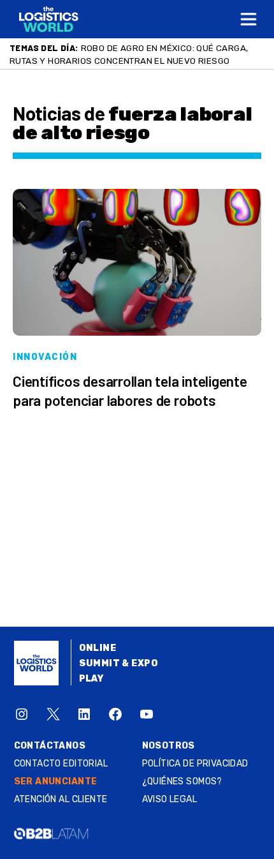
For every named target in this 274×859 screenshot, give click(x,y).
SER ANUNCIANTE (55, 781)
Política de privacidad (195, 763)
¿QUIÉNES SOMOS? (182, 781)
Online (98, 648)
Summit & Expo (118, 663)
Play (91, 678)
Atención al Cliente (61, 799)
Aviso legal (170, 799)
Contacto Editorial (61, 763)
